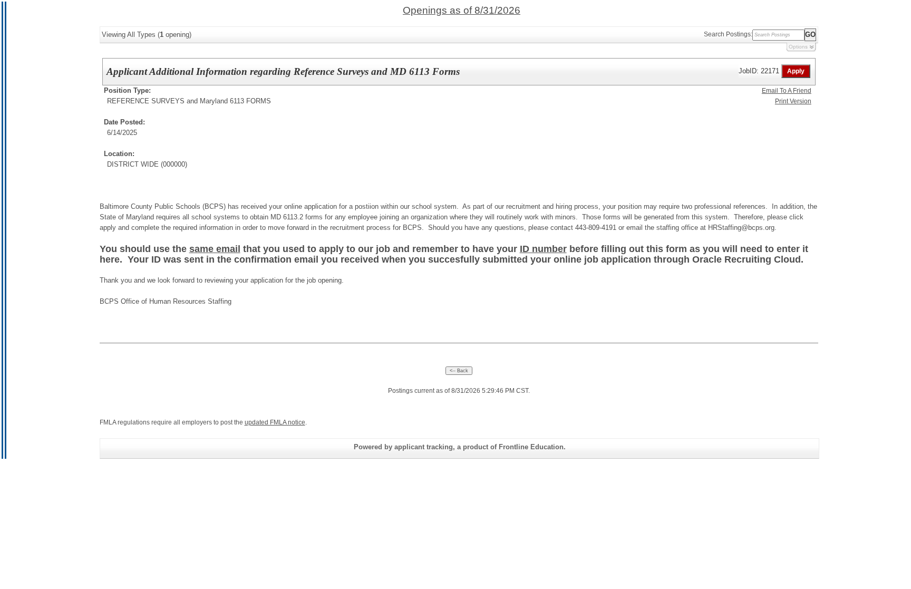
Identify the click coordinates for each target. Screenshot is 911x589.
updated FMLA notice (275, 422)
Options (798, 47)
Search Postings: (728, 34)
